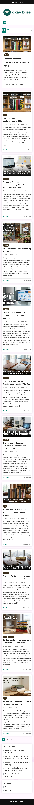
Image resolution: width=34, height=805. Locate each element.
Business (6, 178)
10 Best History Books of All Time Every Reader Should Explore (15, 512)
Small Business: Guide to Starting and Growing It (17, 250)
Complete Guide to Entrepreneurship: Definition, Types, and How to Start (15, 185)
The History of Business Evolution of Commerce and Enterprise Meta (14, 446)
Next (12, 739)
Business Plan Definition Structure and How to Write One (16, 382)
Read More (6, 150)
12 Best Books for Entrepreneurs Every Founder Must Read (17, 641)
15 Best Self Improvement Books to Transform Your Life (17, 703)
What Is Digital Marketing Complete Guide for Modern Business (14, 315)
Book (6, 54)
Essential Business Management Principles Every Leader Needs (16, 577)
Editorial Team (10, 84)
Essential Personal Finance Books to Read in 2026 (16, 62)
